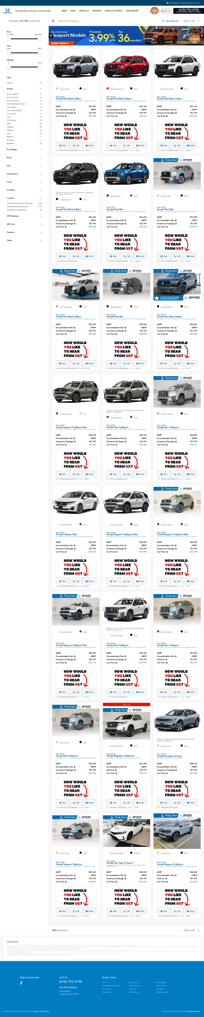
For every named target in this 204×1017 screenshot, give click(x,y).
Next (202, 36)
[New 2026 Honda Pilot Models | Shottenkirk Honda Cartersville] (126, 35)
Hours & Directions (189, 12)
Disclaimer (195, 31)
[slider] (9, 39)
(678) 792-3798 (189, 10)
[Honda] (7, 11)
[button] (97, 66)
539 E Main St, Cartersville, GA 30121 (184, 3)
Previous (51, 36)
